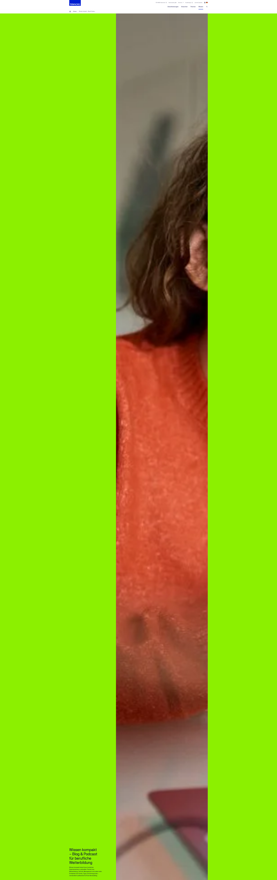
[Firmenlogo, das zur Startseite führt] (75, 3)
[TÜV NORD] (70, 11)
